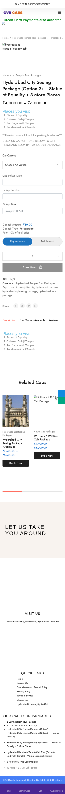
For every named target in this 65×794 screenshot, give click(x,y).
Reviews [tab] (53, 320)
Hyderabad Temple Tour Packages (29, 37)
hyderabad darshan (47, 287)
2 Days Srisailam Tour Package (22, 725)
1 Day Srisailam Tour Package (21, 721)
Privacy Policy (23, 691)
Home (5, 37)
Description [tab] (9, 320)
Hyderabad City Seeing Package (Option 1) (12, 443)
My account (22, 700)
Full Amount (47, 241)
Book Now (29, 267)
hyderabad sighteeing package (19, 291)
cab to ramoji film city (22, 287)
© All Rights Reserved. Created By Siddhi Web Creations (32, 780)
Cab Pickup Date (12, 176)
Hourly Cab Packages (44, 431)
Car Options (9, 155)
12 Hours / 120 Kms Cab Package (46, 437)
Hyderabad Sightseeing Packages (13, 433)
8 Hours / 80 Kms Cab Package (22, 761)
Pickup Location (11, 190)
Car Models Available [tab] (32, 320)
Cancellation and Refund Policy (32, 687)
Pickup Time (9, 204)
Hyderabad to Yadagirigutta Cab (32, 704)
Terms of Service (25, 695)
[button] (59, 12)
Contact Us (22, 683)
